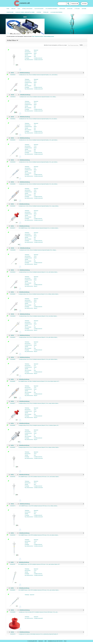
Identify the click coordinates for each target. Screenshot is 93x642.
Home (8, 8)
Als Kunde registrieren (56, 12)
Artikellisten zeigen (27, 8)
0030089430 (12, 140)
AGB (45, 640)
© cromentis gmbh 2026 (32, 640)
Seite (81, 45)
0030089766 (12, 476)
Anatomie (84, 8)
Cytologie (77, 8)
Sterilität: (26, 54)
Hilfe (19, 8)
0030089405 (12, 74)
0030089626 (12, 294)
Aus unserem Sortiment (51, 8)
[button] (85, 45)
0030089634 (12, 316)
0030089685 (12, 425)
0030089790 (12, 564)
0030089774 (12, 505)
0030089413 (12, 96)
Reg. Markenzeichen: (29, 59)
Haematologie (10, 12)
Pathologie (62, 8)
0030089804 (12, 590)
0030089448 (12, 162)
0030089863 (12, 612)
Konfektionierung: (28, 53)
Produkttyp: (27, 58)
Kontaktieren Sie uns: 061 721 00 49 (55, 640)
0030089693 (12, 447)
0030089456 (12, 184)
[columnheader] (8, 72)
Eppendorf (36, 50)
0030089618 (12, 272)
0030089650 (12, 359)
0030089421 (12, 118)
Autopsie (39, 12)
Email (65, 640)
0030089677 (12, 403)
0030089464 (12, 206)
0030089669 (12, 381)
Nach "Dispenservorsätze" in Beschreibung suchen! (43, 36)
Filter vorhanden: (28, 56)
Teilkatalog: (27, 50)
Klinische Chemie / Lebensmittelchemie (25, 12)
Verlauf (13, 8)
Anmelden (84, 3)
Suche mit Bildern (39, 8)
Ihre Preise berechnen (73, 45)
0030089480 (12, 250)
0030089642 (12, 337)
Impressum (41, 640)
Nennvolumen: (28, 51)
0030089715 (12, 634)
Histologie (69, 8)
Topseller (45, 12)
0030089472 (12, 228)
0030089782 (12, 535)
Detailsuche (74, 3)
